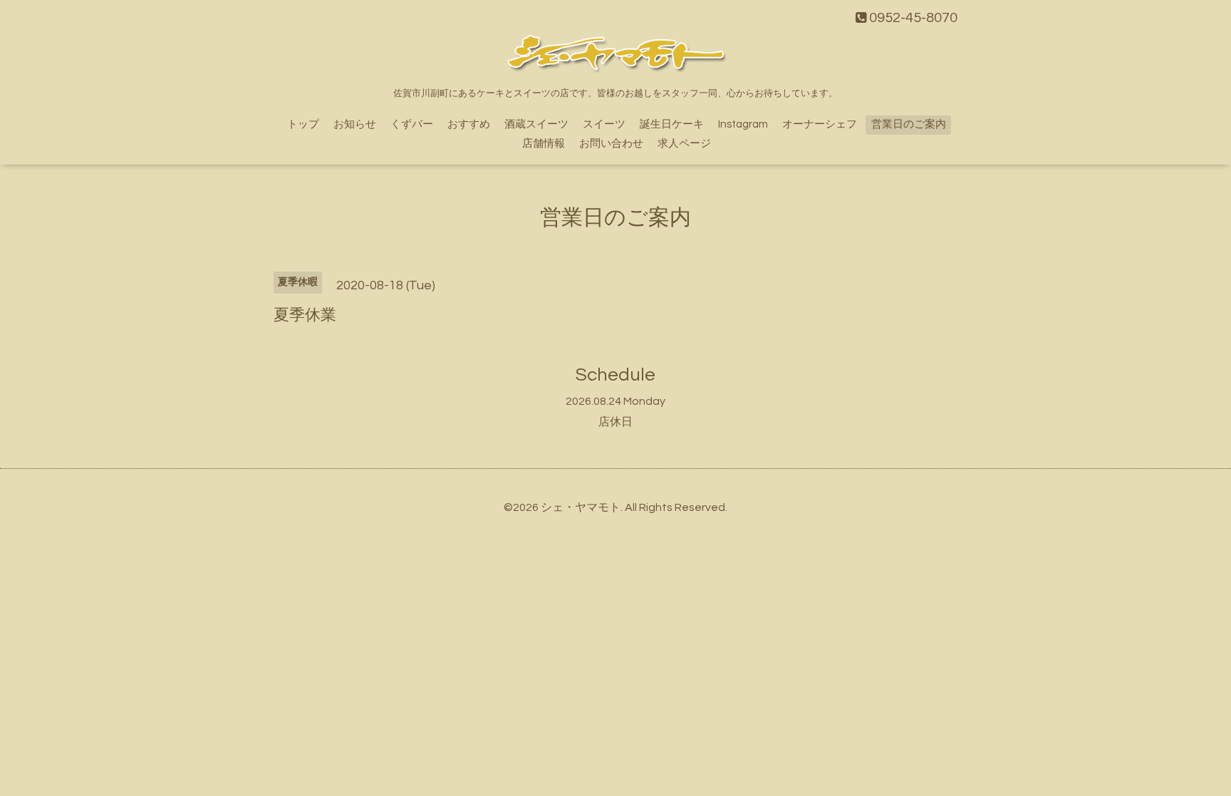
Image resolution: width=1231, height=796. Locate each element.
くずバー (411, 124)
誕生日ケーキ (672, 124)
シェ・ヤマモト (580, 507)
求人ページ (684, 143)
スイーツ (604, 124)
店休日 (615, 422)
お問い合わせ (611, 143)
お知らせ (354, 124)
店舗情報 (543, 143)
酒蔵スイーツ (536, 124)
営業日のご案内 (908, 124)
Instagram (743, 124)
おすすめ (468, 124)
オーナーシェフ (819, 124)
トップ (303, 124)
